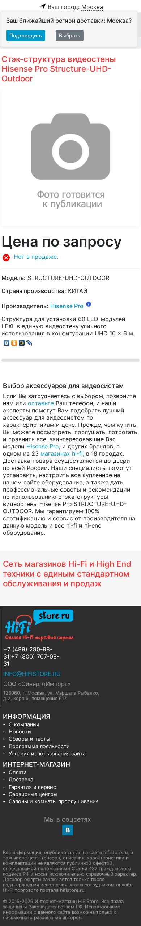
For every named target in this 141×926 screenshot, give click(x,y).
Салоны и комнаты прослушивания (54, 801)
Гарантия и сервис (32, 787)
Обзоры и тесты (29, 739)
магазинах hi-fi (61, 453)
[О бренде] (88, 303)
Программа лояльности (39, 746)
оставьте (41, 403)
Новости (20, 731)
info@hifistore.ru (32, 673)
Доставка (21, 779)
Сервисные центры (33, 794)
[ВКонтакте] (6, 341)
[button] (70, 257)
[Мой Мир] (22, 341)
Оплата (18, 772)
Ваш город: (75, 6)
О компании (24, 724)
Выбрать (69, 35)
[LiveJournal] (29, 341)
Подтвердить (25, 35)
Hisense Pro (67, 306)
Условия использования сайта (47, 753)
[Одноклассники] (14, 341)
